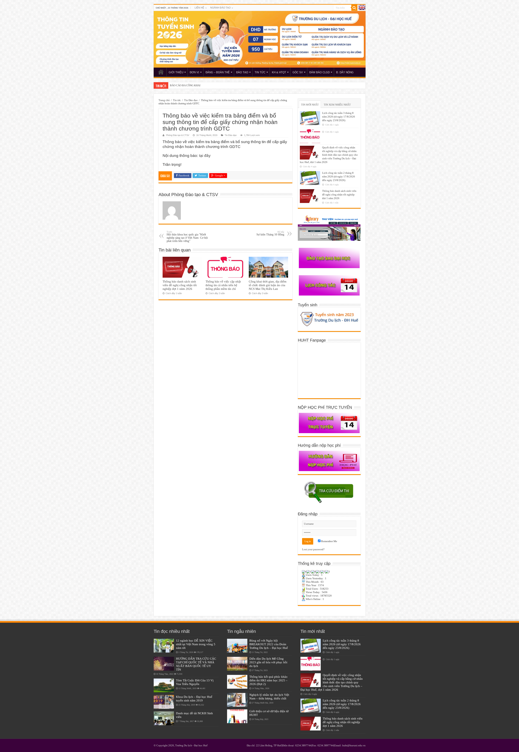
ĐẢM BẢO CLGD (319, 72)
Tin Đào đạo (191, 100)
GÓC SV (298, 72)
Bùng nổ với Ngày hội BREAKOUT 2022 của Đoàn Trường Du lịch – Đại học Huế (268, 644)
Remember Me (329, 541)
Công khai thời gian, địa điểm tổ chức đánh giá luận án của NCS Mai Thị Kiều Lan (267, 285)
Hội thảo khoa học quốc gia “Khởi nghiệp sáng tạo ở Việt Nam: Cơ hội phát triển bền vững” (187, 237)
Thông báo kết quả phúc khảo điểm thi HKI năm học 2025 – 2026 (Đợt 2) (268, 680)
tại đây (205, 155)
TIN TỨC (260, 72)
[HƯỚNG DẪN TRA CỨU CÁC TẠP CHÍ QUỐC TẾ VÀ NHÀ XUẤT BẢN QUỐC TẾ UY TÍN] (164, 664)
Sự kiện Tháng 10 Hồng (270, 233)
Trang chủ (164, 100)
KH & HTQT (279, 72)
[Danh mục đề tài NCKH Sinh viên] (164, 718)
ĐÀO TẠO (242, 72)
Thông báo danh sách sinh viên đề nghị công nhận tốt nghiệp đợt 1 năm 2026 (180, 285)
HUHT (161, 72)
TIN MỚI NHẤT (310, 104)
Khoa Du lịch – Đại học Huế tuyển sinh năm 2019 (194, 698)
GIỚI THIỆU (176, 72)
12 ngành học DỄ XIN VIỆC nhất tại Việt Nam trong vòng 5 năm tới (195, 644)
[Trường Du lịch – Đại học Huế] (260, 39)
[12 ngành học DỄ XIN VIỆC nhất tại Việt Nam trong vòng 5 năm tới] (164, 646)
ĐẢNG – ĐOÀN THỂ (218, 72)
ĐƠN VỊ (194, 72)
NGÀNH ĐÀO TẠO (220, 7)
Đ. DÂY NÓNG (345, 72)
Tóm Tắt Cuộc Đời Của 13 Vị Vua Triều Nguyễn (194, 682)
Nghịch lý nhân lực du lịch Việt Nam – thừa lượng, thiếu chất (269, 696)
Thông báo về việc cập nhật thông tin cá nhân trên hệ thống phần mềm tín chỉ (223, 285)
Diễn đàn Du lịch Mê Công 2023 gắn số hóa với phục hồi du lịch (268, 662)
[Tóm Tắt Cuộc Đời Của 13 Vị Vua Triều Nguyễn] (164, 685)
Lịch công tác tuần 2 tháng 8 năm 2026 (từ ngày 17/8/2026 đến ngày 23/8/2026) (338, 176)
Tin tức (177, 100)
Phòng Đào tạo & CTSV (177, 135)
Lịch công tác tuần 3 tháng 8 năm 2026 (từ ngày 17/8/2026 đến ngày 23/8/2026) (338, 116)
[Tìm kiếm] (354, 8)
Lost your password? (313, 549)
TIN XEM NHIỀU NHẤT (337, 104)
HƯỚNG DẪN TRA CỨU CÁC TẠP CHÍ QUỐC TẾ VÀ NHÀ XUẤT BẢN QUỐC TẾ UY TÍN (196, 664)
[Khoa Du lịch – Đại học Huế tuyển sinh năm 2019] (164, 702)
